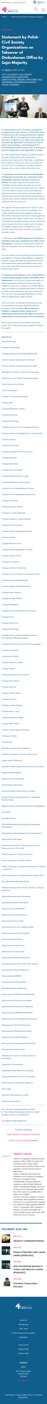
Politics (4, 17)
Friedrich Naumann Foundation (23, 1333)
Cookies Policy (23, 1353)
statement (15, 85)
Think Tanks (23, 1329)
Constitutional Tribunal (13, 79)
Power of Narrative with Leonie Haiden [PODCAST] (29, 1254)
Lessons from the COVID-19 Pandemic (23, 1140)
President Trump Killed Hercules (25, 1285)
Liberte (7, 70)
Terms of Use (23, 1345)
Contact (23, 1363)
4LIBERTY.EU (26, 1395)
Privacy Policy (23, 1349)
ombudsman (7, 82)
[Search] (36, 9)
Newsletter (24, 1337)
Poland (5, 85)
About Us (23, 1320)
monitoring (31, 79)
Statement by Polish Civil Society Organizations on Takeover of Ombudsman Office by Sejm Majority (28, 17)
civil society (13, 74)
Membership (23, 1324)
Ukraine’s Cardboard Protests (28, 1241)
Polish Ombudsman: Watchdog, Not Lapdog (23, 1134)
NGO (40, 79)
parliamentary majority (25, 82)
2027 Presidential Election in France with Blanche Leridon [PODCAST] (28, 1269)
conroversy (22, 77)
